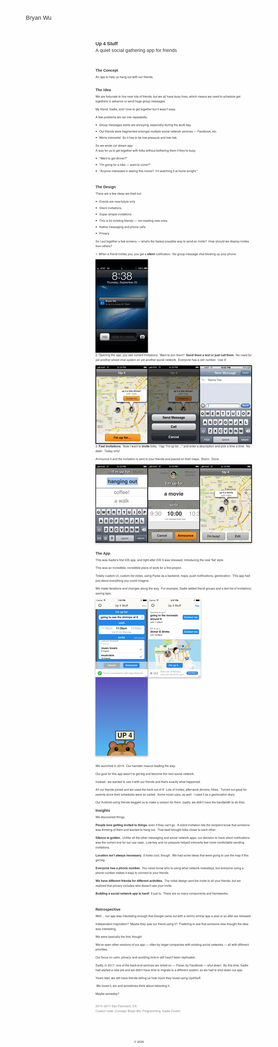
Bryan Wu (38, 17)
